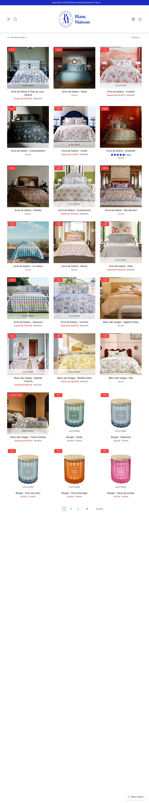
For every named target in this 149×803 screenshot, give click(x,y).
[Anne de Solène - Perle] (121, 242)
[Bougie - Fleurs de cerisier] (121, 469)
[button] (118, 154)
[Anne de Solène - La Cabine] (28, 242)
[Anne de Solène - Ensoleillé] (121, 127)
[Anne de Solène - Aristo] (74, 68)
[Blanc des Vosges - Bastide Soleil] (74, 354)
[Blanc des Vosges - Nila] (121, 354)
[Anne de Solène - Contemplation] (28, 127)
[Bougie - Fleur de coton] (28, 469)
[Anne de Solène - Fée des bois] (121, 186)
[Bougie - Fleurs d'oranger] (74, 469)
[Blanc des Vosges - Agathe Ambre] (121, 298)
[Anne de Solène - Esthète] (28, 186)
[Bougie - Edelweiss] (121, 413)
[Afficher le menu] (9, 19)
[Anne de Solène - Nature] (74, 242)
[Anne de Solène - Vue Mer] (74, 298)
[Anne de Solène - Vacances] (28, 298)
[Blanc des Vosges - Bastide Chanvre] (28, 354)
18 (87, 509)
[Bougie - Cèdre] (74, 413)
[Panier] (140, 19)
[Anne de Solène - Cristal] (74, 127)
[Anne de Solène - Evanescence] (74, 186)
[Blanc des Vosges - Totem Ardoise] (28, 413)
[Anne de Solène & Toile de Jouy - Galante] (28, 68)
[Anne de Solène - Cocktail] (121, 68)
